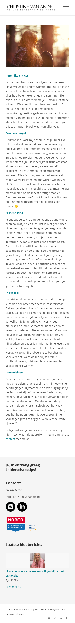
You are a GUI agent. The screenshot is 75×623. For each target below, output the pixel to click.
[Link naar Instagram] (55, 618)
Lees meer (12, 587)
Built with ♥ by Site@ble (47, 609)
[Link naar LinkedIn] (61, 618)
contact (10, 439)
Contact (65, 609)
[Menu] (64, 7)
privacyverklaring (15, 613)
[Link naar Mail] (49, 618)
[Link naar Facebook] (66, 618)
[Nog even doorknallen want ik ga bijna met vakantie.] (37, 560)
